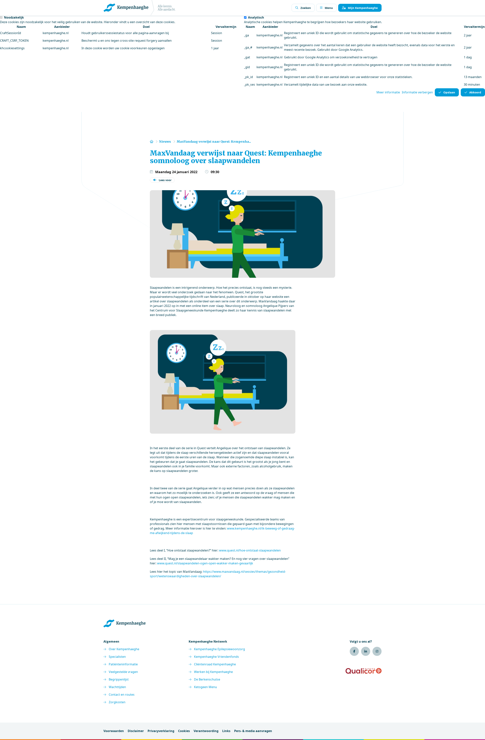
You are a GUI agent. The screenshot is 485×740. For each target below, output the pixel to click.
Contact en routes (122, 694)
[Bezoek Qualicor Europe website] (364, 671)
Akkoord (475, 92)
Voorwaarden (113, 731)
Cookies (184, 731)
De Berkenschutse (207, 679)
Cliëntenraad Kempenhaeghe (215, 664)
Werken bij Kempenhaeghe (213, 672)
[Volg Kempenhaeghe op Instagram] (377, 651)
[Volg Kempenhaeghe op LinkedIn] (365, 651)
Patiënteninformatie (123, 664)
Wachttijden (117, 687)
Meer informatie (388, 92)
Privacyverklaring (161, 731)
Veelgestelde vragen (123, 672)
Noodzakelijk (14, 17)
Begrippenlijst (119, 679)
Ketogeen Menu (205, 687)
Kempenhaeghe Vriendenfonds (216, 657)
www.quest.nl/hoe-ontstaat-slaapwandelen (250, 550)
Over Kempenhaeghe (124, 649)
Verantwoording (206, 731)
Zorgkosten (117, 702)
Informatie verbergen (417, 92)
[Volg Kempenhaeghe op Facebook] (354, 651)
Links (226, 731)
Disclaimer (136, 731)
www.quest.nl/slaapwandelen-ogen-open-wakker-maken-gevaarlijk (205, 563)
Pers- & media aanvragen (253, 731)
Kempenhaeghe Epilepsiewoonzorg (219, 649)
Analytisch (256, 17)
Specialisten (117, 657)
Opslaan (449, 92)
